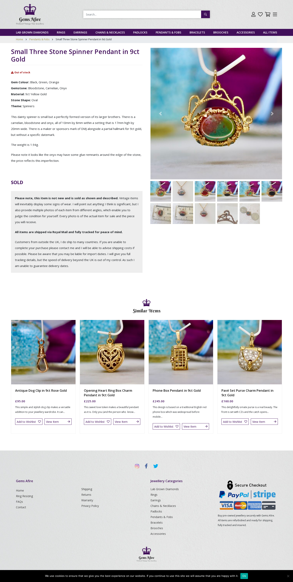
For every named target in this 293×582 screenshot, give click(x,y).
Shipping (86, 489)
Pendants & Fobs (168, 32)
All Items (270, 32)
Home (19, 39)
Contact (21, 507)
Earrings (80, 32)
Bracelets (197, 32)
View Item (52, 422)
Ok (244, 575)
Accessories (246, 32)
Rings (61, 32)
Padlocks (140, 32)
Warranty (87, 500)
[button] (160, 113)
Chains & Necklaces (110, 32)
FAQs (19, 501)
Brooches (220, 32)
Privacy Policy (90, 506)
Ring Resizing (24, 496)
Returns (86, 495)
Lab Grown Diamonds (32, 32)
